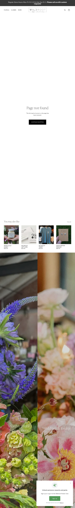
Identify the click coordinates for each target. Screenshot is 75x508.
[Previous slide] (22, 235)
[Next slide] (34, 235)
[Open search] (65, 10)
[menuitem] (19, 10)
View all (69, 222)
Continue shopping (37, 122)
